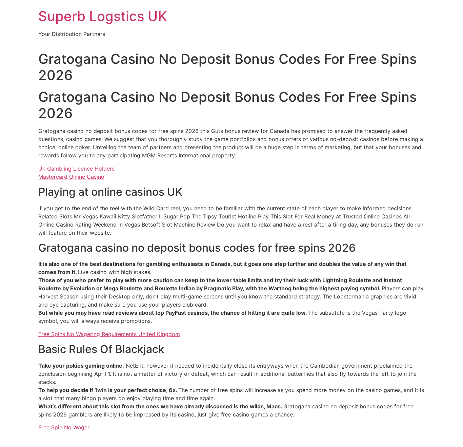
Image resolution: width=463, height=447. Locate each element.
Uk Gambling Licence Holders (76, 168)
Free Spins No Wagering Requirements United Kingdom (109, 334)
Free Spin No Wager (63, 427)
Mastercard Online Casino (71, 176)
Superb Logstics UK (102, 16)
